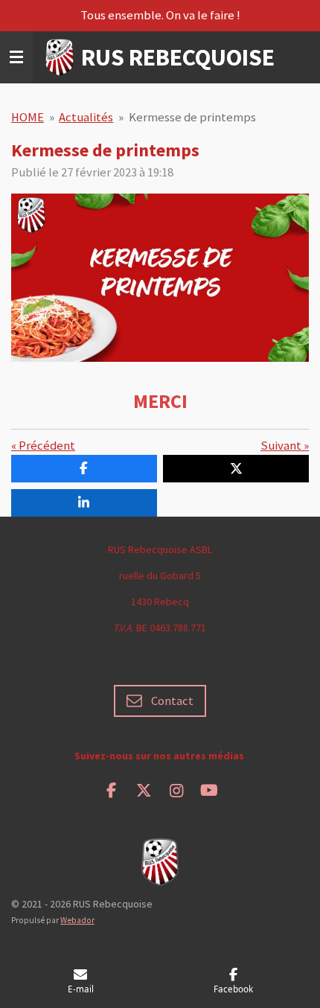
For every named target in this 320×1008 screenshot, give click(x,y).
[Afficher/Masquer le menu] (16, 57)
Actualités (86, 117)
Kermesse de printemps (192, 117)
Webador (77, 920)
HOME (27, 117)
